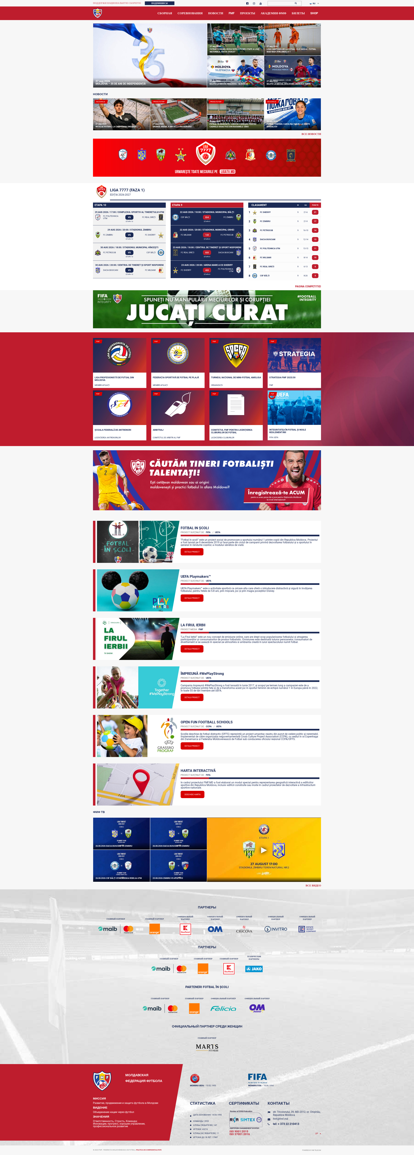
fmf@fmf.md (280, 1118)
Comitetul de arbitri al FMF (166, 438)
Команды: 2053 (201, 1121)
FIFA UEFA (273, 437)
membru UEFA (197, 1085)
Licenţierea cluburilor (222, 438)
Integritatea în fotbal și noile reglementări (287, 431)
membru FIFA (254, 1085)
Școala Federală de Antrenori (113, 430)
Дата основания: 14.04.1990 (207, 1116)
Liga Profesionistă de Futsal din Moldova (114, 378)
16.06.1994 (269, 1085)
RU (314, 3)
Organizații (217, 385)
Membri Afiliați (102, 385)
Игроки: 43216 (201, 1129)
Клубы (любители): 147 (205, 1125)
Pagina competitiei (308, 286)
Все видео (313, 885)
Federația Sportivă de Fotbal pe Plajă (176, 377)
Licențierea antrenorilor (108, 438)
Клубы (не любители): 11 (206, 1133)
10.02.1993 (211, 1085)
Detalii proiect (192, 552)
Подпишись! (159, 3)
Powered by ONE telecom (311, 1150)
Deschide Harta (193, 794)
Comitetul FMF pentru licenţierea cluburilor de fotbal (231, 431)
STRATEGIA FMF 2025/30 (282, 377)
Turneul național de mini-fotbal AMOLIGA (236, 377)
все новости (311, 134)
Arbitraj (158, 430)
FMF (271, 385)
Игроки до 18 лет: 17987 (206, 1137)
